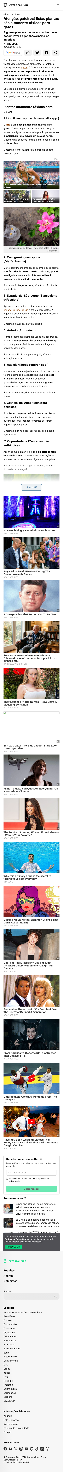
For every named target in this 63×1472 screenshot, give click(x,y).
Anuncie (8, 1415)
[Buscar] (56, 1296)
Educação (9, 1344)
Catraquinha (10, 1324)
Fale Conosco (11, 1420)
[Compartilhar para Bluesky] (37, 53)
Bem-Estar (9, 1316)
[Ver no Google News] (13, 53)
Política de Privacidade (16, 1239)
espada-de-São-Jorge (16, 309)
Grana (7, 1368)
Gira (6, 1364)
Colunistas (10, 1280)
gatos (24, 67)
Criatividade (10, 1336)
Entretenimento (12, 1348)
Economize (10, 1340)
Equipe (7, 1432)
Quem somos (11, 1424)
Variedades (10, 1392)
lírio (8, 124)
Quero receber (31, 1188)
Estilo (7, 1352)
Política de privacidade (16, 1428)
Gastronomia (11, 1360)
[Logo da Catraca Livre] (16, 5)
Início (6, 14)
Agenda (8, 1275)
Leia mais (31, 487)
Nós (6, 1376)
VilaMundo (9, 1400)
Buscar (7, 1291)
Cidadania (9, 1332)
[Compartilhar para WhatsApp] (28, 53)
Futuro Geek (10, 1356)
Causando (9, 1328)
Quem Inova (10, 1388)
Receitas (9, 1270)
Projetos (8, 1384)
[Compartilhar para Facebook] (46, 53)
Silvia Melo (12, 44)
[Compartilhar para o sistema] (56, 53)
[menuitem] (31, 1271)
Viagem (8, 1396)
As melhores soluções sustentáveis (23, 1312)
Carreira (8, 1320)
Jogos (7, 1372)
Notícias (16, 14)
